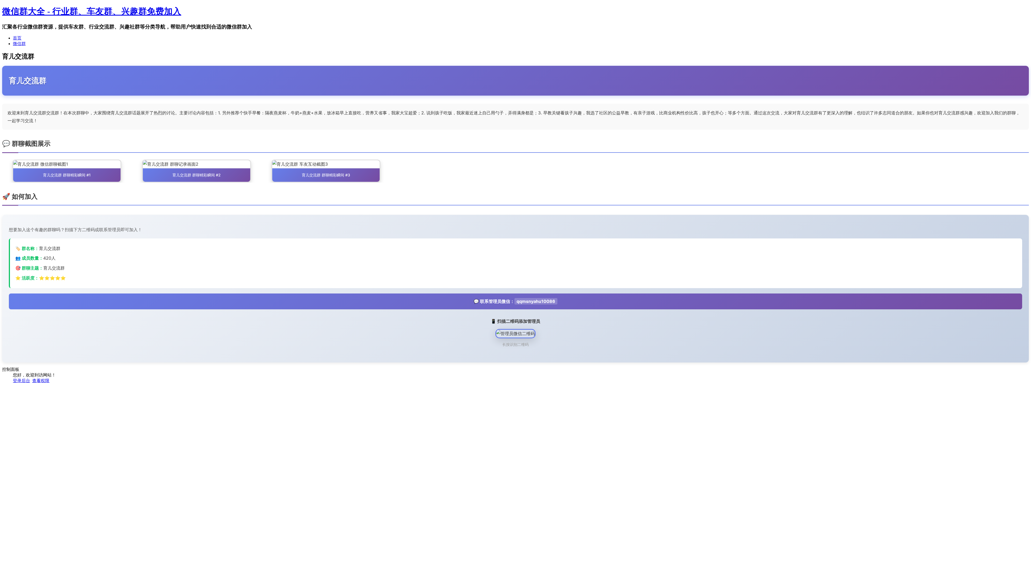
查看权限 (40, 380)
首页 (17, 38)
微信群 (19, 43)
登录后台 (21, 380)
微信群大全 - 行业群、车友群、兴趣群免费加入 (91, 11)
